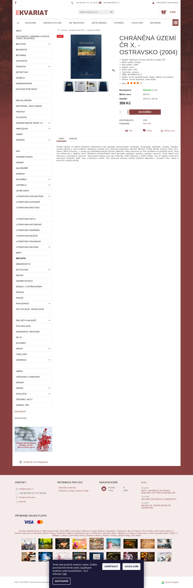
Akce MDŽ (64, 531)
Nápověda (155, 23)
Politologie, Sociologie (30, 309)
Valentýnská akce (82, 533)
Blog (144, 483)
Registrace (173, 3)
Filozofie (21, 117)
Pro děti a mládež (26, 320)
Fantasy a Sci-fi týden (143, 531)
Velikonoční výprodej (101, 533)
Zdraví (19, 388)
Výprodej (119, 23)
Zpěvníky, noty (24, 399)
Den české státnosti (163, 531)
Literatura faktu (26, 219)
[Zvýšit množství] (128, 110)
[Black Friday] (28, 557)
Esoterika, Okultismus (29, 106)
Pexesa (20, 292)
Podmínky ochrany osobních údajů (73, 491)
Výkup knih (137, 23)
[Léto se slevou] (130, 557)
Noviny (20, 275)
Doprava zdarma (94, 536)
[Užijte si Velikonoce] (113, 544)
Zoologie (21, 394)
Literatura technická (28, 241)
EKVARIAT (20, 411)
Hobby (19, 134)
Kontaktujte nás (52, 23)
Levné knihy (22, 191)
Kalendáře (22, 168)
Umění (19, 371)
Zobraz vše (22, 405)
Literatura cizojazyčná (29, 196)
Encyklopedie (24, 100)
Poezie (19, 298)
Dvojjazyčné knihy (26, 89)
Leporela (21, 185)
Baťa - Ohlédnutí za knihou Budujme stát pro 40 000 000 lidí (158, 492)
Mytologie (22, 270)
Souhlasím (131, 566)
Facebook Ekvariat (27, 497)
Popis (61, 139)
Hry (18, 151)
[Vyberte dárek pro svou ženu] (62, 544)
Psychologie (23, 326)
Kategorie (30, 23)
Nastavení (61, 581)
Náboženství (23, 264)
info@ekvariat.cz (26, 489)
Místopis (21, 258)
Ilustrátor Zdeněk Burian (29, 531)
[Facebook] (16, 2)
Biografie (21, 50)
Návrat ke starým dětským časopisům (98, 531)
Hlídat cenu (169, 130)
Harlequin (22, 129)
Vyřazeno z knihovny (28, 377)
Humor (20, 162)
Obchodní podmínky (67, 488)
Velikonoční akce (124, 531)
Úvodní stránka (18, 23)
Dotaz (149, 130)
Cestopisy (22, 61)
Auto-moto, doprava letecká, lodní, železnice (33, 37)
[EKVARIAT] (32, 12)
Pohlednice (22, 303)
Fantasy (20, 112)
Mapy (19, 253)
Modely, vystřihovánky (29, 286)
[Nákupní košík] (103, 488)
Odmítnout (111, 566)
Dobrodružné (24, 83)
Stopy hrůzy (142, 533)
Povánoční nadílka (65, 533)
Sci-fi (19, 337)
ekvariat (22, 502)
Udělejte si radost (59, 536)
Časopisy (21, 66)
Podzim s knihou (110, 536)
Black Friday (49, 533)
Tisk (131, 130)
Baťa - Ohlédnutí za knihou (123, 533)
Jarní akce (75, 531)
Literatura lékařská (28, 230)
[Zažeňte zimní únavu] (79, 544)
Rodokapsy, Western (28, 332)
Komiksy (20, 174)
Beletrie (21, 44)
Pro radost (136, 536)
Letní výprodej (155, 533)
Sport (19, 349)
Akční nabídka (99, 23)
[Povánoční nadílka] (45, 557)
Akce (18, 31)
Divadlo (20, 78)
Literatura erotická (27, 207)
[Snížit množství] (128, 113)
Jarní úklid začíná (77, 536)
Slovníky (21, 343)
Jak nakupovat (77, 23)
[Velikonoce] (79, 557)
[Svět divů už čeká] (130, 544)
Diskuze (73, 139)
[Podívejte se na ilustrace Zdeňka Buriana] (28, 544)
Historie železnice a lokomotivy (159, 499)
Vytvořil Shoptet (171, 582)
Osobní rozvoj (24, 281)
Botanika (21, 55)
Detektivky (22, 72)
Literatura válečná (27, 247)
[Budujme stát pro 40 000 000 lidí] (96, 557)
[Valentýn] (62, 557)
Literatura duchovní (28, 202)
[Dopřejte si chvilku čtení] (96, 544)
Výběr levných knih (50, 531)
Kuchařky (21, 179)
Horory (20, 140)
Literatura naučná (26, 236)
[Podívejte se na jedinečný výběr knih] (45, 544)
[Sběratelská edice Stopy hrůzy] (113, 557)
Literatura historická (29, 224)
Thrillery (21, 354)
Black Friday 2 (170, 533)
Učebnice (21, 360)
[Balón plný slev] (147, 544)
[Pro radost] (164, 557)
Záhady (20, 382)
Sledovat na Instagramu (35, 462)
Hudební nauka (24, 157)
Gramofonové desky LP (29, 123)
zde (65, 574)
